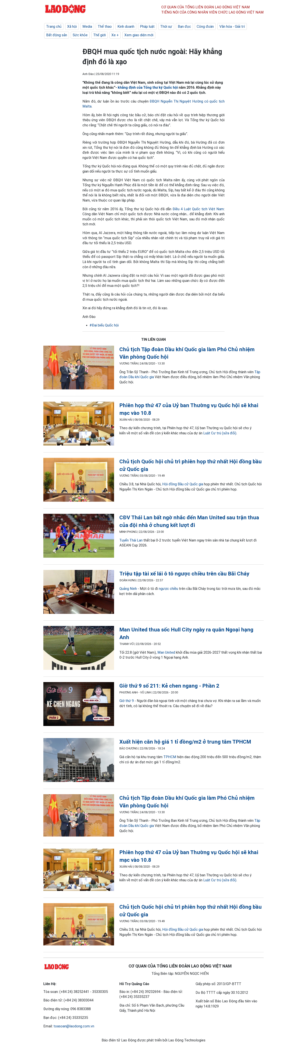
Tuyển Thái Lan (130, 540)
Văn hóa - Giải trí (232, 26)
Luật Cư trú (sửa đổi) (219, 433)
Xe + (115, 35)
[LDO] (78, 368)
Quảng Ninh (128, 588)
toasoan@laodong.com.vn (73, 1026)
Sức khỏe (80, 35)
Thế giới (99, 35)
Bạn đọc (184, 26)
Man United (166, 652)
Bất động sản (56, 35)
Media (87, 26)
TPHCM (169, 757)
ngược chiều (168, 588)
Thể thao (105, 26)
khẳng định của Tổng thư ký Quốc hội (148, 87)
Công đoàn (205, 26)
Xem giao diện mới (138, 35)
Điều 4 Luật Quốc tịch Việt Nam (198, 209)
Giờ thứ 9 (126, 701)
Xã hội (72, 26)
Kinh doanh (125, 26)
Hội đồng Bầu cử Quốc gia (183, 484)
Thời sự (166, 26)
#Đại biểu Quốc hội (104, 325)
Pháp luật (147, 26)
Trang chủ (53, 26)
